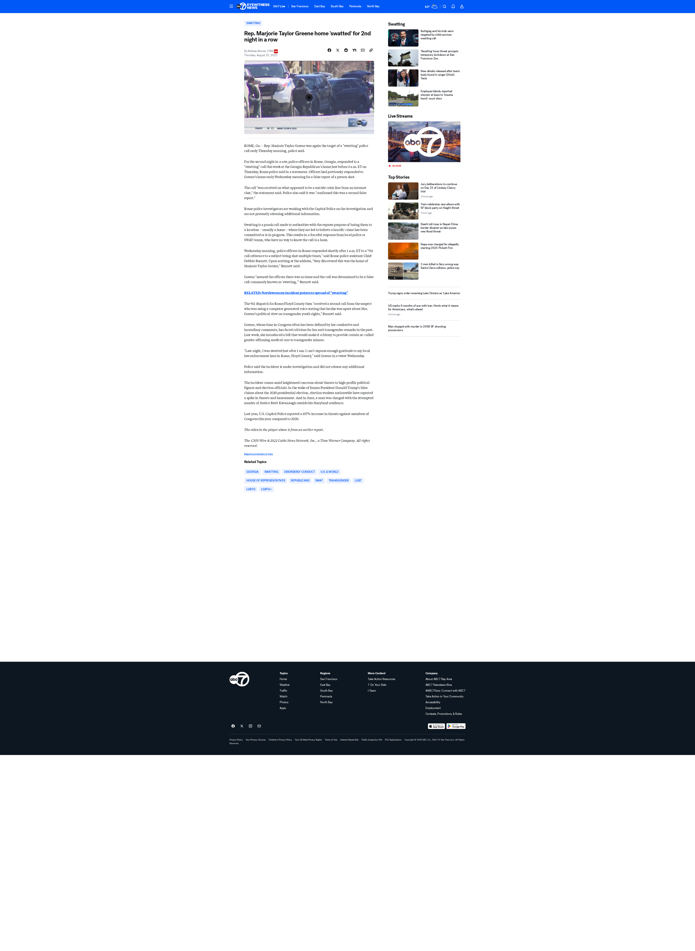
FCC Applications (393, 740)
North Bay (373, 6)
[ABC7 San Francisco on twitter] (241, 726)
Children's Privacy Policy (280, 740)
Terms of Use (331, 740)
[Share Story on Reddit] (346, 50)
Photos (284, 702)
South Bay (337, 6)
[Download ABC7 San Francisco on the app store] (436, 726)
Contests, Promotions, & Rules (444, 713)
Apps (283, 708)
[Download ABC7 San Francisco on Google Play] (456, 726)
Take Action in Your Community (445, 696)
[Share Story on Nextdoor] (354, 50)
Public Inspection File (372, 740)
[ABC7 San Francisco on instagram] (250, 726)
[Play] (424, 141)
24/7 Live (279, 6)
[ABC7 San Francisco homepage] (253, 7)
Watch (283, 696)
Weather (285, 684)
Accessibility (433, 702)
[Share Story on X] (338, 50)
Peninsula (355, 6)
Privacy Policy (236, 740)
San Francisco (300, 6)
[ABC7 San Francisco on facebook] (233, 726)
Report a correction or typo (258, 454)
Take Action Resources (381, 679)
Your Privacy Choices (256, 740)
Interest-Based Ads (349, 740)
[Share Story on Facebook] (329, 50)
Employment (433, 708)
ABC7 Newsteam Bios (439, 684)
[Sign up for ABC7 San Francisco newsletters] (259, 726)
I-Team (372, 690)
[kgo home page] (239, 679)
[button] (231, 6)
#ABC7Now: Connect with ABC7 (446, 690)
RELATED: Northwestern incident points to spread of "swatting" (296, 292)
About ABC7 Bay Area (439, 679)
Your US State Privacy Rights (308, 740)
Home (283, 679)
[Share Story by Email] (363, 50)
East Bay (319, 6)
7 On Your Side (377, 684)
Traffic (283, 690)
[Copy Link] (371, 50)
